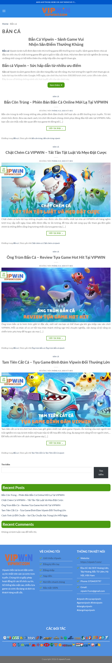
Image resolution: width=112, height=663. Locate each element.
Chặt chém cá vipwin (51, 243)
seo (71, 111)
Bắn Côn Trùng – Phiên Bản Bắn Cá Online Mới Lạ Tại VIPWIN (56, 102)
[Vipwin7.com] (56, 11)
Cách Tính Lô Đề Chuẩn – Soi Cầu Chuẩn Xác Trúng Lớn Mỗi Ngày (34, 515)
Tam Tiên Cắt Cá (37, 453)
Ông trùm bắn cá (38, 348)
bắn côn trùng (36, 138)
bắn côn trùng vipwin (51, 138)
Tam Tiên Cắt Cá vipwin (54, 453)
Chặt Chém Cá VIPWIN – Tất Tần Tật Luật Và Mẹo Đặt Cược (56, 152)
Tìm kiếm (5, 464)
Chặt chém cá (36, 243)
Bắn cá (56, 96)
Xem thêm (55, 85)
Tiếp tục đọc (56, 128)
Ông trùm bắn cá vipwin (54, 348)
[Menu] (4, 10)
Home (5, 23)
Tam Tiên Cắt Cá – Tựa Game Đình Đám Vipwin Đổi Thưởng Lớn (56, 362)
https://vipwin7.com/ (91, 561)
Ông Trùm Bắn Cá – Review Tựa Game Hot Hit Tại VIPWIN (56, 257)
